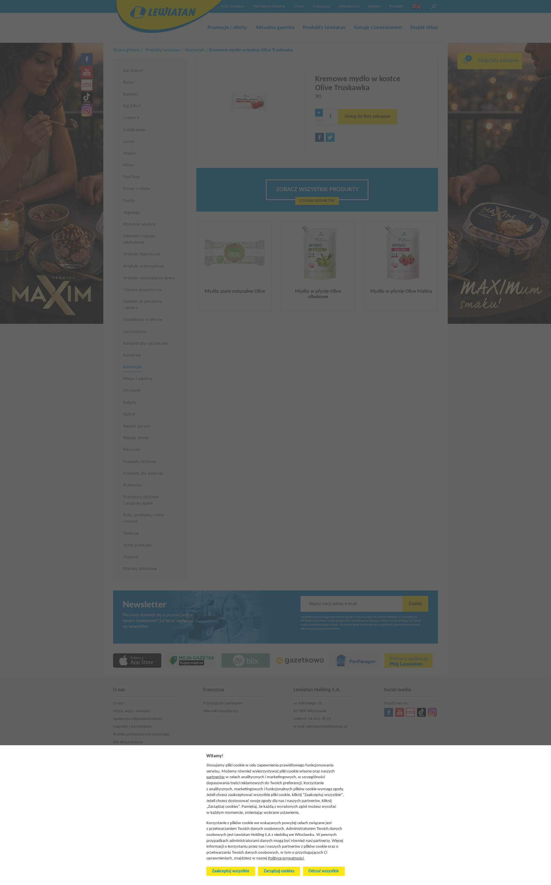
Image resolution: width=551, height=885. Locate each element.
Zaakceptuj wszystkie (230, 871)
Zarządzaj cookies (279, 871)
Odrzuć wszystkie (324, 871)
